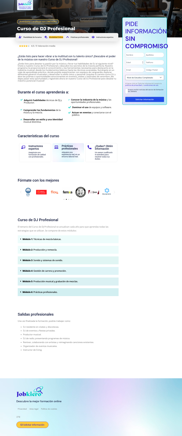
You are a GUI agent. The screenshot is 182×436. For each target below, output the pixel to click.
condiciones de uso (151, 85)
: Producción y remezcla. (40, 249)
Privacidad (22, 409)
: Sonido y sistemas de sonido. (43, 260)
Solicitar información (145, 99)
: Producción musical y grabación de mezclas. (50, 281)
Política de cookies (49, 409)
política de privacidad (133, 85)
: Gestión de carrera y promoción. (44, 270)
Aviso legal (33, 409)
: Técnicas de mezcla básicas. (42, 239)
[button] (20, 192)
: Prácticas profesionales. (40, 292)
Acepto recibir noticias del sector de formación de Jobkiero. (145, 90)
